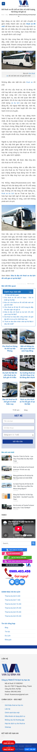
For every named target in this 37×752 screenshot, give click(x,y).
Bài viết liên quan (13, 295)
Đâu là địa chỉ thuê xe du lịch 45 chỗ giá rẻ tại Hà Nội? (18, 313)
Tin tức (7, 632)
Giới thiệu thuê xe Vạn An (14, 705)
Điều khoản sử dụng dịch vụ (15, 716)
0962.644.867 (9, 749)
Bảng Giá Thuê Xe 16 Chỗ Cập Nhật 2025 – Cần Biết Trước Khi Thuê (23, 497)
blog (7, 14)
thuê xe (29, 82)
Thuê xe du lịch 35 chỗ (13, 612)
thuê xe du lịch (8, 193)
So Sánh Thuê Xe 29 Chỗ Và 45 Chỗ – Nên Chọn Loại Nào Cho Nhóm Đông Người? (23, 486)
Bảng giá (8, 640)
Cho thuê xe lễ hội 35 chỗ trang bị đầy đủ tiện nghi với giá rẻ (18, 308)
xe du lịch (15, 103)
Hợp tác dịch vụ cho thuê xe (15, 723)
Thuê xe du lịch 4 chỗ (12, 596)
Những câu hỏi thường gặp (14, 720)
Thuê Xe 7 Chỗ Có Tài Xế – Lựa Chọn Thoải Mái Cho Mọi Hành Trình (23, 459)
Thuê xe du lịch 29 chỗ (13, 608)
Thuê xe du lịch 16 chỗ (13, 604)
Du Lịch (7, 636)
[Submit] (33, 543)
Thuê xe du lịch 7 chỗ (12, 600)
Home (2, 14)
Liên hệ (7, 709)
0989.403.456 (9, 742)
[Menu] (3, 3)
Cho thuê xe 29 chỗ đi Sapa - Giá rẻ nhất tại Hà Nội (18, 299)
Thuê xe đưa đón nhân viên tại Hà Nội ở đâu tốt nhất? (18, 323)
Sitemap (8, 727)
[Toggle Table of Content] (29, 292)
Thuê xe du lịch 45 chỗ (13, 616)
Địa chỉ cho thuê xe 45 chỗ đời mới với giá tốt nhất (18, 304)
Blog (6, 628)
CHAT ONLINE (30, 749)
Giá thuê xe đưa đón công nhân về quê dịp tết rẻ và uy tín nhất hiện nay (18, 318)
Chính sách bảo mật (12, 713)
